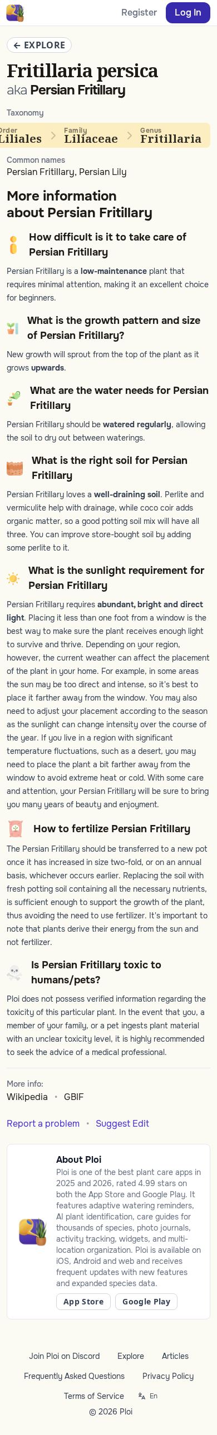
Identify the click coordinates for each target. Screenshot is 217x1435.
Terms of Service (94, 1396)
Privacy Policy (168, 1376)
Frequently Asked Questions (74, 1376)
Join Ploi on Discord (64, 1356)
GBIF (74, 1097)
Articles (175, 1356)
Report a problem (43, 1123)
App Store (83, 1301)
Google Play (146, 1301)
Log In (188, 12)
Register (139, 12)
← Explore (39, 45)
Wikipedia (27, 1097)
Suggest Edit (122, 1123)
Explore (130, 1356)
